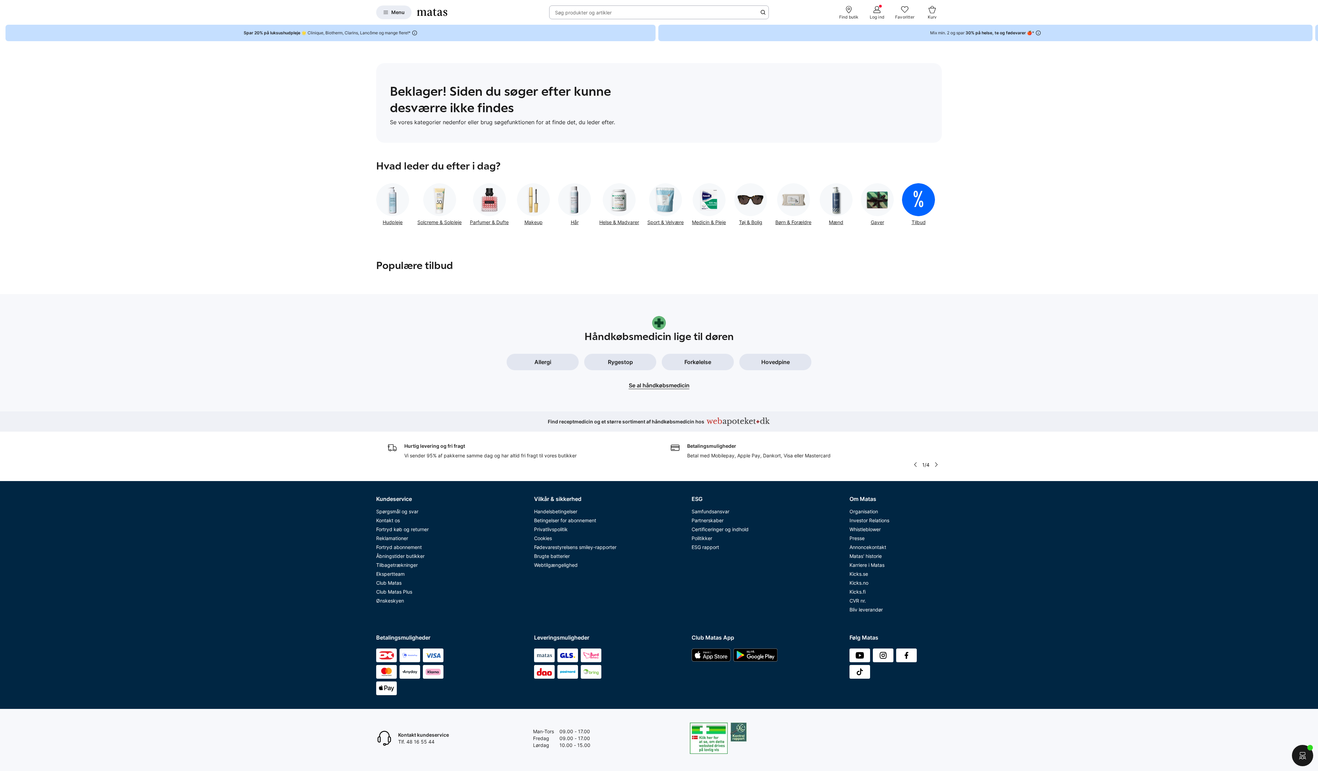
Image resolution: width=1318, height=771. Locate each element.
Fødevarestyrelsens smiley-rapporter (575, 547)
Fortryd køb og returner (402, 529)
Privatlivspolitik (551, 529)
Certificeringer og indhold (720, 529)
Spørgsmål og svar (397, 511)
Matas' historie (865, 556)
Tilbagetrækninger (397, 565)
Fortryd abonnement (399, 547)
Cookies (543, 538)
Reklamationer (392, 538)
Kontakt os (388, 520)
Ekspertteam (390, 574)
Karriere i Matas (867, 565)
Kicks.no (858, 583)
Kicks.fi (857, 592)
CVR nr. (857, 601)
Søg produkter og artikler (583, 12)
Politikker (702, 538)
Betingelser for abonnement (565, 520)
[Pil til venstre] (915, 464)
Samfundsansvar (710, 511)
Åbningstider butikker (400, 556)
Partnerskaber (708, 520)
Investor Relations (869, 520)
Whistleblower (865, 529)
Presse (857, 538)
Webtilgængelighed (556, 565)
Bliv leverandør (866, 609)
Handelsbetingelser (555, 511)
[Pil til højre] (1312, 32)
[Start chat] (1302, 755)
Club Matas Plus (394, 592)
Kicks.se (858, 574)
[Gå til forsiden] (432, 12)
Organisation (863, 511)
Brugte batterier (552, 556)
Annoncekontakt (867, 547)
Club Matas (389, 583)
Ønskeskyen (390, 601)
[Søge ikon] (763, 12)
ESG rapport (705, 547)
